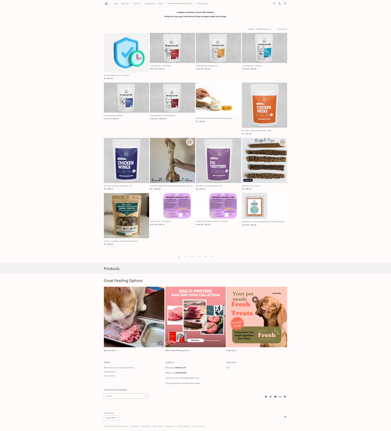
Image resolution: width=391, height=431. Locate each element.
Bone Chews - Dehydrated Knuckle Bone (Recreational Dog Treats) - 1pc (171, 186)
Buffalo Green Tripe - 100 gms (251, 186)
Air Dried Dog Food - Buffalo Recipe (160, 66)
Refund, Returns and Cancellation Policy (119, 368)
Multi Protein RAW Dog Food (176, 350)
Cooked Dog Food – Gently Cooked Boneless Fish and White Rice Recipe (263, 222)
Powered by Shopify (122, 426)
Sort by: (251, 29)
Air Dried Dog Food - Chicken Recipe (206, 66)
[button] (126, 3)
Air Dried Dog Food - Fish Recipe (113, 115)
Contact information (183, 426)
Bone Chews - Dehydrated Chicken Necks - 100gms (257, 130)
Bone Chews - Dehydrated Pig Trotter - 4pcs (209, 186)
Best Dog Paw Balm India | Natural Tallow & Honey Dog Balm (214, 118)
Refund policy (135, 426)
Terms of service (158, 426)
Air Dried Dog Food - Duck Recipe (252, 66)
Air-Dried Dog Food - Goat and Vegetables (162, 115)
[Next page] (212, 256)
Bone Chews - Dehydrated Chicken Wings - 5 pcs (118, 186)
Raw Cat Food (109, 350)
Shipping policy (170, 426)
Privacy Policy (109, 376)
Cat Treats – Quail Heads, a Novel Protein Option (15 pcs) (121, 241)
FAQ (228, 368)
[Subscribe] (145, 396)
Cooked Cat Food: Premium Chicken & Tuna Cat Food (212, 221)
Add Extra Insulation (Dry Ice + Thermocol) (116, 75)
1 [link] (179, 256)
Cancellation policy (199, 426)
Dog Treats (231, 350)
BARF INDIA (112, 426)
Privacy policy (146, 426)
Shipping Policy (110, 372)
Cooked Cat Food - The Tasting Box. (160, 221)
